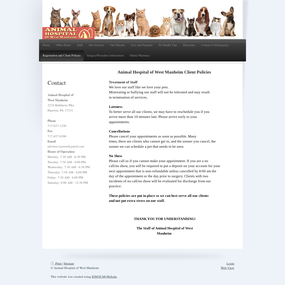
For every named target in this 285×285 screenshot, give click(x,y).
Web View (227, 268)
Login (230, 263)
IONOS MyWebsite (104, 276)
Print (58, 263)
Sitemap (69, 263)
